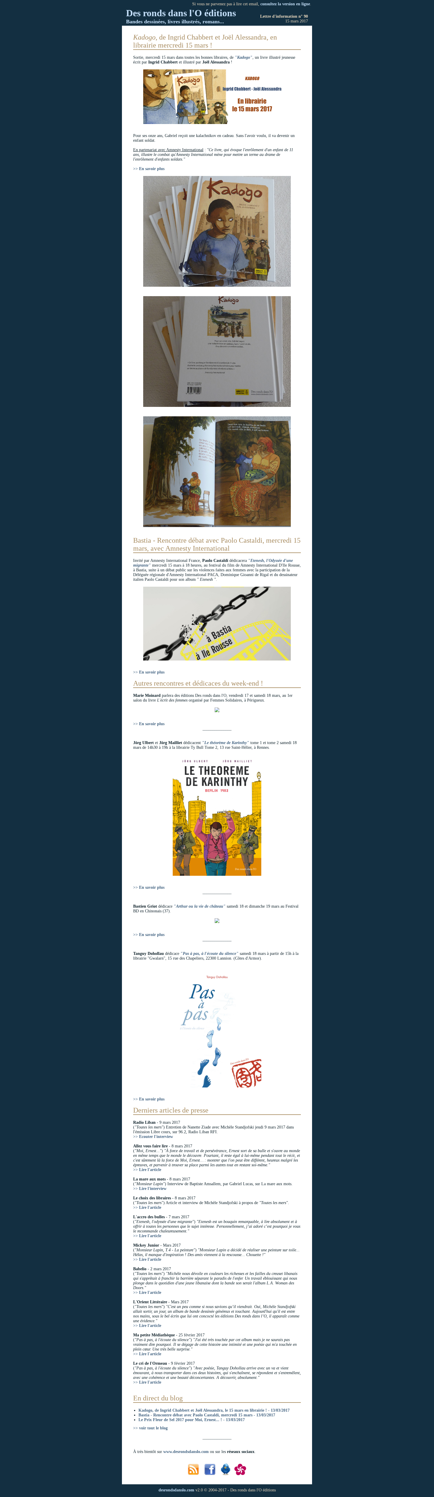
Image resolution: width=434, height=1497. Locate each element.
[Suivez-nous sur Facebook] (210, 1474)
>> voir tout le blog (150, 1428)
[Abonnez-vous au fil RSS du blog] (194, 1474)
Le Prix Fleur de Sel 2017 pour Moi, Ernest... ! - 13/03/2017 (191, 1420)
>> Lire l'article (147, 1169)
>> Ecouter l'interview (153, 1136)
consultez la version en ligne (285, 4)
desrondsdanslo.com (176, 1490)
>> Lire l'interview (150, 1188)
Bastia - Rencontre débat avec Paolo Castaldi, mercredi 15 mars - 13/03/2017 (206, 1415)
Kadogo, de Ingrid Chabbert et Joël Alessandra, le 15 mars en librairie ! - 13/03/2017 (214, 1410)
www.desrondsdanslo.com (186, 1451)
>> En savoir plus (148, 169)
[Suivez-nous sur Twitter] (226, 1474)
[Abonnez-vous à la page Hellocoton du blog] (240, 1474)
